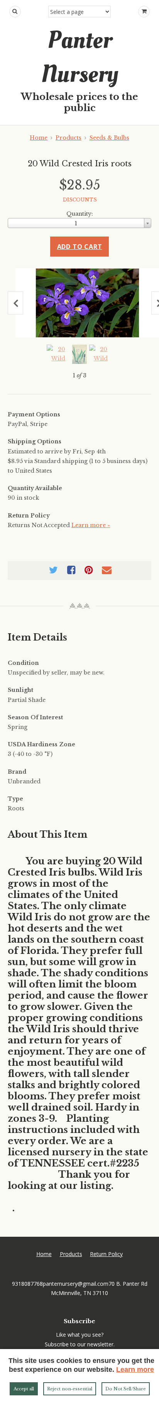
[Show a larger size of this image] (58, 354)
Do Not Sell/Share (125, 1388)
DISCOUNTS (80, 200)
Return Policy (106, 1254)
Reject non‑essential (69, 1388)
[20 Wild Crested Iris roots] (87, 303)
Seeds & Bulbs (109, 137)
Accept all (24, 1388)
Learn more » (90, 525)
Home (38, 137)
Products (68, 137)
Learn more (135, 1369)
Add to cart (79, 246)
